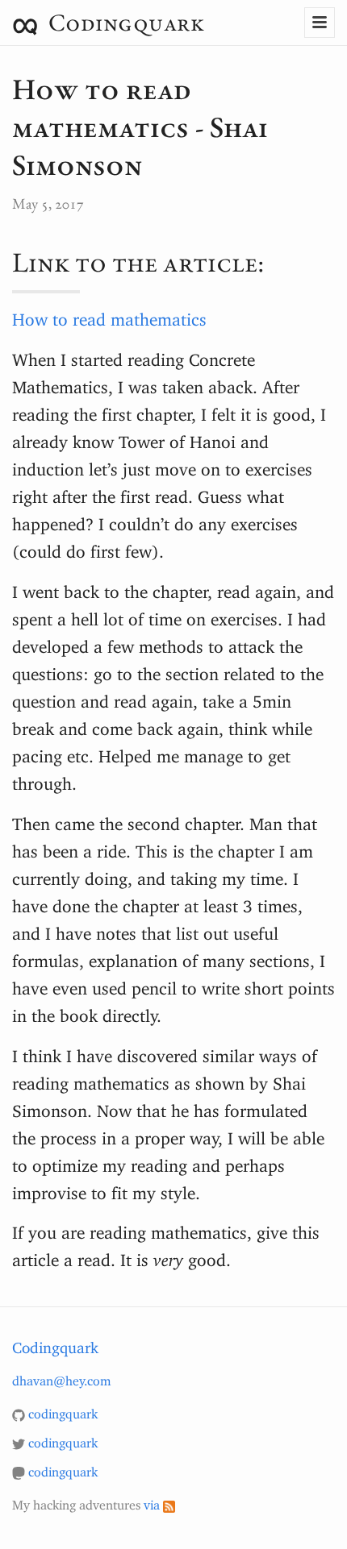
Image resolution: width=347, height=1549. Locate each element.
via (153, 1501)
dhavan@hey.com (61, 1377)
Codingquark (123, 22)
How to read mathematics (109, 315)
